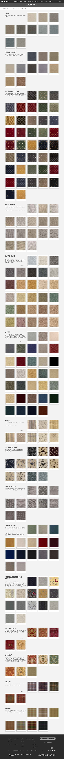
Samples (15, 740)
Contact (46, 1)
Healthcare (23, 745)
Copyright (22, 754)
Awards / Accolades (35, 746)
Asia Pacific (20, 750)
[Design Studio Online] (62, 1)
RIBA (33, 745)
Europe (28, 750)
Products (41, 1)
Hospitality (22, 739)
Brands (33, 740)
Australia (24, 750)
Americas (15, 750)
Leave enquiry (29, 739)
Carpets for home (43, 750)
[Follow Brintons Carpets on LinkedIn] (49, 742)
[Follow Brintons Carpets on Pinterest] (44, 742)
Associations (34, 747)
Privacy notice (17, 754)
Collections (10, 739)
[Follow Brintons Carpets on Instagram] (51, 742)
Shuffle (56, 8)
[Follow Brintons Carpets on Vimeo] (47, 742)
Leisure (22, 740)
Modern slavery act (28, 754)
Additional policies (11, 755)
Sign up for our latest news (48, 738)
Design (25, 1)
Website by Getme (53, 755)
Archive (9, 740)
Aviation (22, 746)
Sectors (36, 1)
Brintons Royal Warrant (52, 749)
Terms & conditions (11, 754)
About (50, 1)
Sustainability (30, 1)
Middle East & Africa (34, 750)
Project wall (16, 1)
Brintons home (5, 1)
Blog (21, 1)
